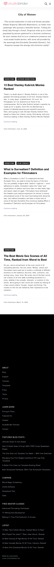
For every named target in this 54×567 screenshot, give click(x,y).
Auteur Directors (26, 79)
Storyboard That (8, 491)
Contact (5, 429)
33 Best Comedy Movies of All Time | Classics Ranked (24, 543)
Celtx (4, 495)
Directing (9, 79)
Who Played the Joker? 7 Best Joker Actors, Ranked (23, 534)
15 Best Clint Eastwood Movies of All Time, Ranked (23, 547)
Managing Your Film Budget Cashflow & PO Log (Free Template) (23, 459)
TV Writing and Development (13, 512)
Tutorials (5, 381)
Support (5, 376)
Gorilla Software (8, 487)
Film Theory (23, 163)
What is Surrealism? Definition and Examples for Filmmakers (26, 171)
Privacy (5, 398)
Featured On (7, 416)
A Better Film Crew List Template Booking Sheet (21, 465)
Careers (5, 420)
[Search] (45, 4)
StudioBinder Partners (11, 424)
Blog (4, 372)
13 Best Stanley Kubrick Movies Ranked (24, 87)
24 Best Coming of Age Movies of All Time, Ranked (23, 538)
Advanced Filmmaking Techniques (15, 508)
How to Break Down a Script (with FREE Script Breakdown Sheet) (25, 447)
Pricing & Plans (8, 411)
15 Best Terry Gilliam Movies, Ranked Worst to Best (23, 530)
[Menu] (49, 4)
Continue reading (10, 121)
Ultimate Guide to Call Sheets (14, 441)
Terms (4, 394)
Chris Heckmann (10, 129)
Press (4, 390)
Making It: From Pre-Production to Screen (19, 517)
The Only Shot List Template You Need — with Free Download (26, 453)
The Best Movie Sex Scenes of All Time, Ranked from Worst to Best (25, 258)
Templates (6, 385)
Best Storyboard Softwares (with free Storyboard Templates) (26, 469)
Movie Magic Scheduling (11, 482)
